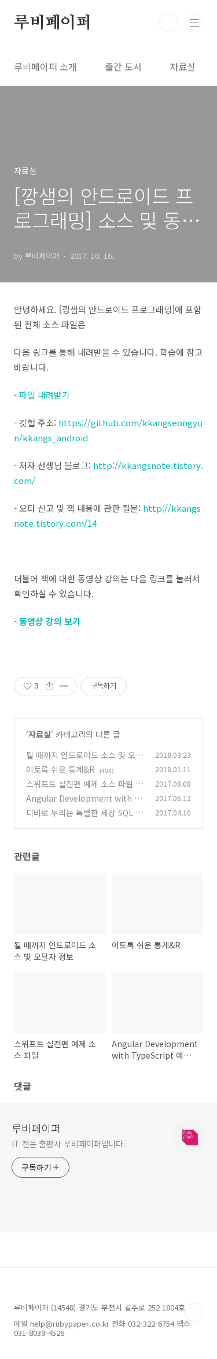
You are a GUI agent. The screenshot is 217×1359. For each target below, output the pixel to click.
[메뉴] (194, 22)
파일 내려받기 (44, 395)
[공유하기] (49, 686)
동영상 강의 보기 (49, 621)
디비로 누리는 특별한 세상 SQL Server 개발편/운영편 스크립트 (85, 819)
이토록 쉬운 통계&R (60, 769)
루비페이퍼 (52, 23)
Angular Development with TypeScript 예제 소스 (85, 804)
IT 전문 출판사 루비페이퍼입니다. (69, 1143)
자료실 (183, 66)
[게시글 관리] (64, 686)
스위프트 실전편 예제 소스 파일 (79, 784)
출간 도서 (123, 66)
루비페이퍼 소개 (45, 66)
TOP (194, 1312)
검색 (168, 23)
